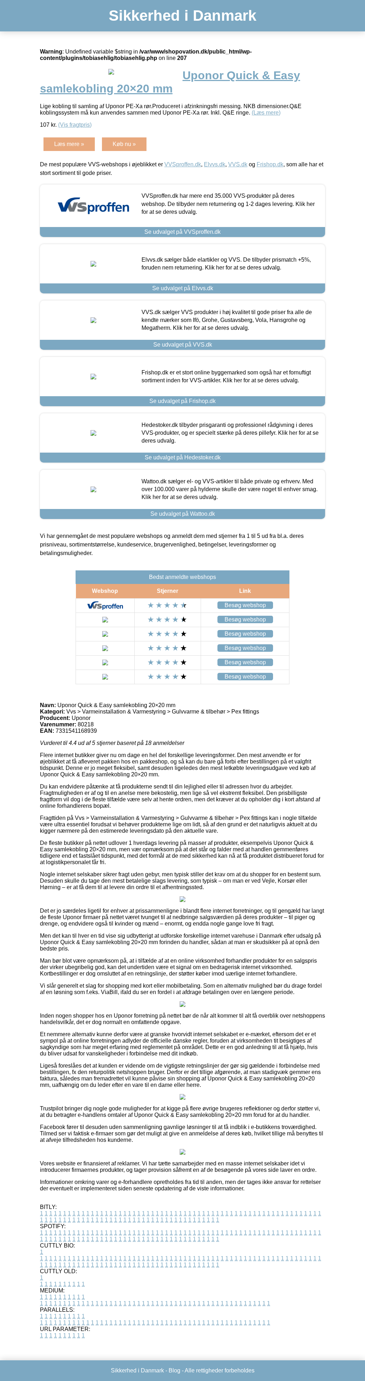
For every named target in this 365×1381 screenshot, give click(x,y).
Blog (174, 1370)
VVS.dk (237, 164)
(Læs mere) (266, 113)
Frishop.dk (270, 164)
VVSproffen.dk (182, 164)
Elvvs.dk (214, 164)
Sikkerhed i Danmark (182, 15)
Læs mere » (69, 144)
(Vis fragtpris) (75, 125)
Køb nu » (124, 144)
